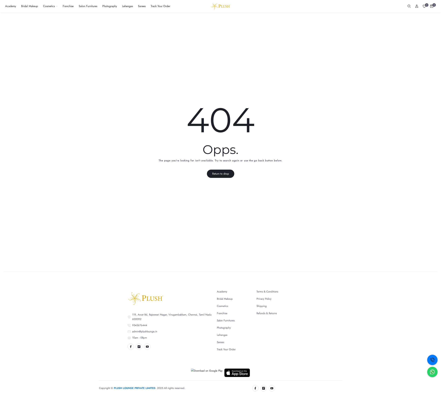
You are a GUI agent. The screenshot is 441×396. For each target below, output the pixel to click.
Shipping (262, 306)
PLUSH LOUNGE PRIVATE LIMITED (134, 388)
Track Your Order (226, 349)
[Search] (409, 6)
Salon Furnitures (226, 320)
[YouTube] (147, 347)
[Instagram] (139, 347)
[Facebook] (131, 347)
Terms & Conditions (267, 291)
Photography (224, 328)
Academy (222, 291)
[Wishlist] (424, 6)
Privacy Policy (264, 299)
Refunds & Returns (267, 313)
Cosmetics (222, 306)
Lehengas (222, 335)
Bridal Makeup (225, 299)
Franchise (222, 313)
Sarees (220, 342)
